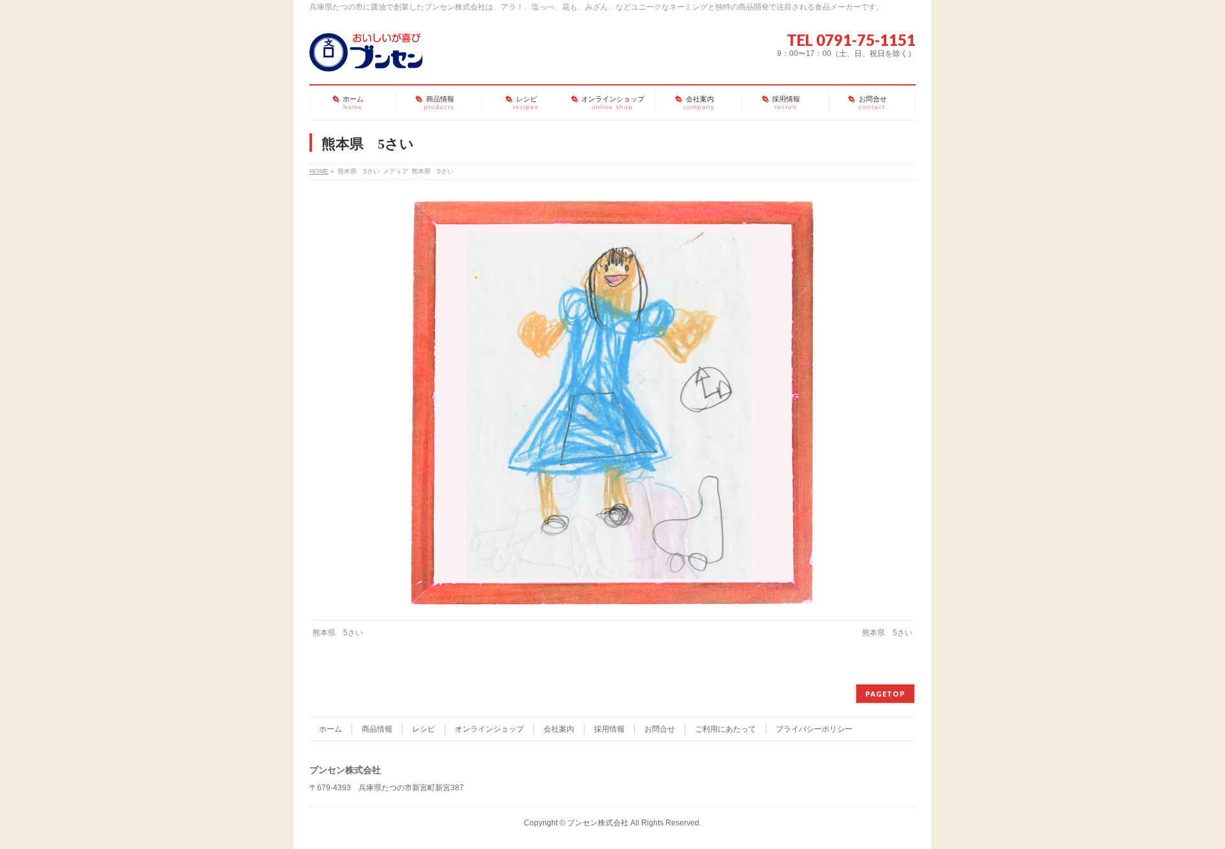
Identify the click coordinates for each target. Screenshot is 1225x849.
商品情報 (377, 729)
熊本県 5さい (338, 632)
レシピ (423, 729)
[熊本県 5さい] (613, 403)
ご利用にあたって (725, 729)
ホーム (330, 729)
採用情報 (609, 729)
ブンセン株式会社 (597, 822)
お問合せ (659, 729)
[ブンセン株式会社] (365, 56)
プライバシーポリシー (814, 729)
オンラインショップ (489, 729)
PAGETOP (885, 694)
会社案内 (559, 729)
